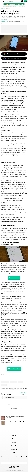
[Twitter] (16, 456)
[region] (14, 410)
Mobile (2, 8)
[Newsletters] (21, 456)
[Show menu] (1, 1)
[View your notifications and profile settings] (25, 402)
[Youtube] (11, 456)
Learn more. (23, 6)
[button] (14, 1)
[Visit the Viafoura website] (24, 427)
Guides (2, 374)
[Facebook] (1, 456)
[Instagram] (6, 456)
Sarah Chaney (5, 21)
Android (2, 376)
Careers (14, 442)
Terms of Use (14, 445)
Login (25, 1)
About (14, 435)
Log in (22, 392)
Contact (14, 438)
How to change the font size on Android (15, 365)
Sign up (25, 392)
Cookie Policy (14, 452)
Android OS (8, 8)
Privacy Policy (14, 449)
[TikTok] (26, 456)
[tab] (4, 402)
